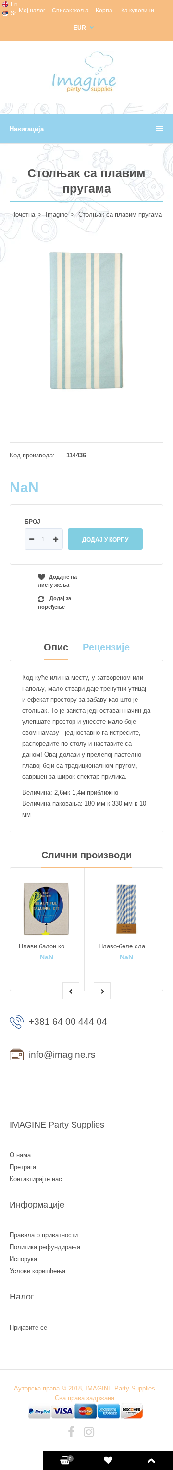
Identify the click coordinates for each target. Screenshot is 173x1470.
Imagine (57, 214)
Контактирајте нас (36, 1179)
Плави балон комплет (50, 946)
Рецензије (106, 647)
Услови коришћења (37, 1271)
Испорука (23, 1259)
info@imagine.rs (62, 1054)
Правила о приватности (44, 1235)
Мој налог (32, 10)
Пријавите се (28, 1327)
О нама (20, 1155)
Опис (56, 647)
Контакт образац (49, 1088)
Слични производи (86, 855)
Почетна (23, 214)
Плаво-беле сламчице (131, 946)
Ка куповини (137, 10)
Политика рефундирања (45, 1247)
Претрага (23, 1167)
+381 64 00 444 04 (68, 1021)
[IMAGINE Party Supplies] (86, 92)
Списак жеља (70, 10)
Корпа (104, 10)
